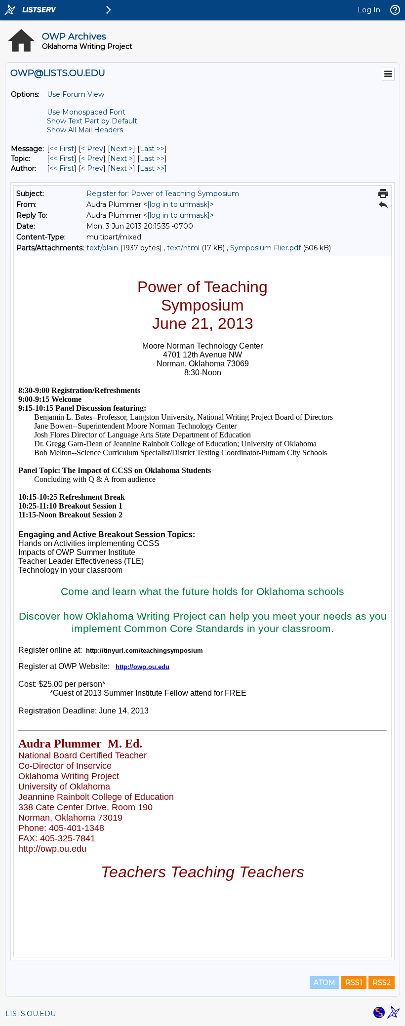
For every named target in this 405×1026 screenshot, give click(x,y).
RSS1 (354, 982)
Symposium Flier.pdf (265, 247)
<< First (61, 148)
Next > (121, 148)
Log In (369, 9)
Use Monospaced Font (86, 112)
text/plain (102, 247)
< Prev (92, 148)
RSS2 (381, 982)
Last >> (152, 148)
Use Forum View (75, 94)
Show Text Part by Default (92, 121)
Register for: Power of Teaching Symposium (162, 193)
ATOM (324, 982)
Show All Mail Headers (85, 129)
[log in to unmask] (178, 204)
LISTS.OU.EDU (30, 1013)
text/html (183, 247)
